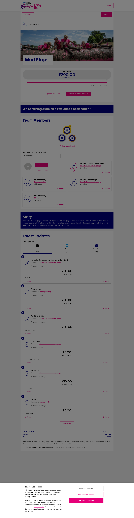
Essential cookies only (86, 494)
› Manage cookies (86, 489)
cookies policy (39, 507)
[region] (67, 500)
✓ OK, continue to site (86, 500)
